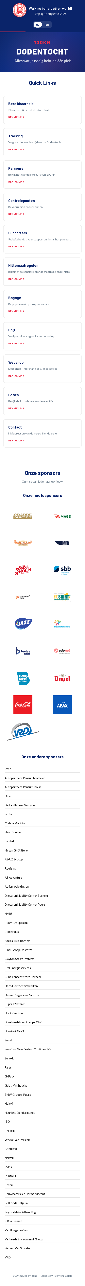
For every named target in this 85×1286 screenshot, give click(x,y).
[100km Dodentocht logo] (19, 10)
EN (47, 24)
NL (38, 24)
